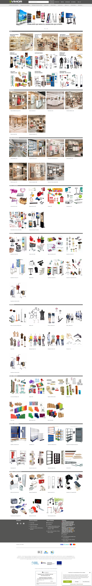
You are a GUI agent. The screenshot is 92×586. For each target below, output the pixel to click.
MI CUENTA (73, 1)
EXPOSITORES (53, 5)
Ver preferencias (86, 581)
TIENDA (52, 1)
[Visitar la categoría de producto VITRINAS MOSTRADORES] (21, 42)
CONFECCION (60, 5)
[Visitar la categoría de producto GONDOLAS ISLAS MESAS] (46, 42)
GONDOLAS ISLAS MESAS (25, 5)
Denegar (76, 581)
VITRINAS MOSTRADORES (13, 5)
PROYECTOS (57, 1)
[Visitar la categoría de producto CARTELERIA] (21, 60)
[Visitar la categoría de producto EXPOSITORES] (46, 60)
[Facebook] (17, 523)
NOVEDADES (67, 1)
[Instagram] (20, 523)
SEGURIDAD (80, 5)
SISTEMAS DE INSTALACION (37, 5)
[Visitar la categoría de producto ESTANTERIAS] (46, 79)
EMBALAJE (67, 5)
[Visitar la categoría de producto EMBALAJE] (21, 78)
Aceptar (67, 581)
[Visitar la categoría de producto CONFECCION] (71, 60)
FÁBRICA (62, 1)
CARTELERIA (46, 5)
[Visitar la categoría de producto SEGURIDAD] (71, 79)
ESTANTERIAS (73, 5)
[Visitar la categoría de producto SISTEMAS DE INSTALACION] (71, 42)
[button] (89, 572)
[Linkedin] (23, 523)
